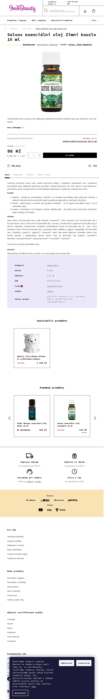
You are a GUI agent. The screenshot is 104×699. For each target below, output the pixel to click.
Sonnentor (11, 641)
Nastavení (20, 693)
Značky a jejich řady (15, 600)
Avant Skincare (13, 636)
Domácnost (12, 595)
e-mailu (38, 481)
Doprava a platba (14, 541)
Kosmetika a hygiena (15, 578)
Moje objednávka (14, 549)
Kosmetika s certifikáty (16, 582)
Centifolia (11, 619)
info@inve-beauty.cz (52, 3)
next (95, 418)
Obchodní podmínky (15, 536)
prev (9, 418)
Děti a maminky (13, 591)
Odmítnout (66, 663)
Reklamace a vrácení (15, 545)
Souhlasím (84, 663)
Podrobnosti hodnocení (47, 44)
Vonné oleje (52, 265)
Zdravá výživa (12, 586)
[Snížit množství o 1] (29, 155)
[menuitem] (17, 20)
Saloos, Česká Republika (80, 44)
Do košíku (70, 155)
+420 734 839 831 (72, 3)
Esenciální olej (54, 286)
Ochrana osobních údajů (17, 554)
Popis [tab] (7, 175)
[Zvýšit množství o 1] (39, 155)
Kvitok (9, 628)
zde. (34, 686)
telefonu (30, 481)
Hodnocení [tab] (18, 175)
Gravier (10, 623)
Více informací (14, 127)
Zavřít (22, 164)
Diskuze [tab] (30, 175)
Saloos (50, 291)
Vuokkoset (11, 632)
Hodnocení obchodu (15, 558)
